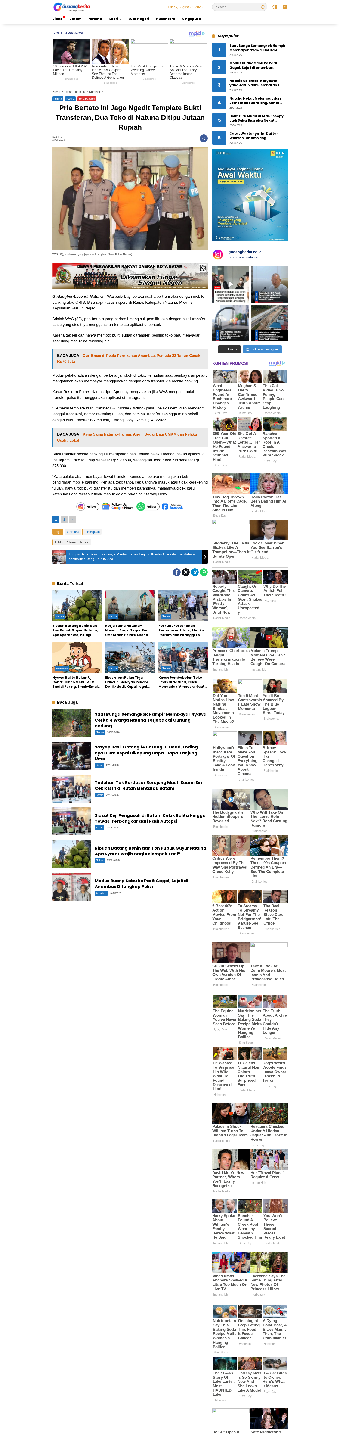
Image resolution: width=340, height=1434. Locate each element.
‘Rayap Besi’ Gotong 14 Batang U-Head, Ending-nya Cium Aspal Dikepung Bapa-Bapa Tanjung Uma (147, 752)
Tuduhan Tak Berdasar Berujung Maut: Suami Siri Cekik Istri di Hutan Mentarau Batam (148, 785)
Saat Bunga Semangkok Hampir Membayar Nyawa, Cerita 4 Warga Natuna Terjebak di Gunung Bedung (151, 720)
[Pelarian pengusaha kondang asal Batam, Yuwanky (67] (230, 284)
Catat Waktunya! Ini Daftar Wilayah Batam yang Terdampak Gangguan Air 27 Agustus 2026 (255, 136)
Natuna (70, 98)
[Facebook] (177, 572)
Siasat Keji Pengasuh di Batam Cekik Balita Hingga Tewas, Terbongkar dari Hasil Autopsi (150, 818)
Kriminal (57, 98)
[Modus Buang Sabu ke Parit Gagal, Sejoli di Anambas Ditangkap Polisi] (71, 887)
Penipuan (93, 532)
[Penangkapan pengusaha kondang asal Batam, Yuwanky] (269, 284)
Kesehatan (62, 668)
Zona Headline (87, 98)
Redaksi (57, 137)
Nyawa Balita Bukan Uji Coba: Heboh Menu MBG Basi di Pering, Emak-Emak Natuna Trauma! (75, 682)
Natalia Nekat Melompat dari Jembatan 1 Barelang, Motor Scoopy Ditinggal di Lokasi (255, 100)
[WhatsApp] (204, 572)
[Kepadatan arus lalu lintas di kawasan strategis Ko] (269, 323)
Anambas (101, 893)
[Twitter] (186, 572)
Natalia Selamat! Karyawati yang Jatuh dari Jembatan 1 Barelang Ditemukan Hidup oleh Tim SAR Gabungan (257, 83)
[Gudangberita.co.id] (72, 7)
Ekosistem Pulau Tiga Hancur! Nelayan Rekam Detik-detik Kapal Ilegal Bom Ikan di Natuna (126, 682)
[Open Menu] (285, 7)
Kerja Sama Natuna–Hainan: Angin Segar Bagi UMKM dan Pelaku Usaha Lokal (127, 630)
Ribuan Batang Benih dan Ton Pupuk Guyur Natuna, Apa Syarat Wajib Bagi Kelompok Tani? (75, 630)
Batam (99, 765)
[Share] (204, 138)
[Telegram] (195, 572)
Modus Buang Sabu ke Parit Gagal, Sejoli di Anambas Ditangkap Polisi (141, 883)
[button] (262, 7)
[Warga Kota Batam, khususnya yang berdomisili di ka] (230, 323)
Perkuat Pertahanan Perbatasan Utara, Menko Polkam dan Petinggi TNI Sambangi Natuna (181, 630)
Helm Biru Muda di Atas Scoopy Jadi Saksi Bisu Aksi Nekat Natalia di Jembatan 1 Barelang (257, 118)
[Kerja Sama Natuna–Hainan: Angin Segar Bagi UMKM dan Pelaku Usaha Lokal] (130, 605)
